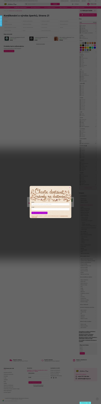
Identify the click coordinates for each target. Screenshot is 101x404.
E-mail (33, 207)
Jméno (33, 202)
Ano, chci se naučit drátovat (39, 212)
